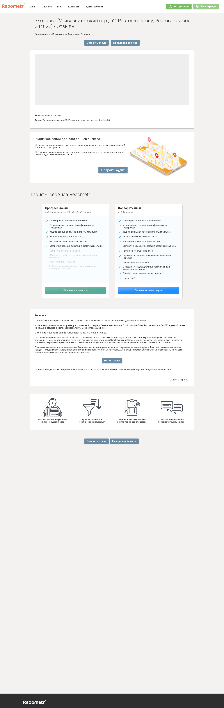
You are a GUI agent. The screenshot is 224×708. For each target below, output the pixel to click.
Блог (60, 6)
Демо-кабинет (94, 6)
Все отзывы (42, 34)
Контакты (74, 6)
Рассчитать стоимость (75, 290)
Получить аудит (113, 170)
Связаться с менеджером (149, 290)
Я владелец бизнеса (125, 42)
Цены (32, 6)
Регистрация (208, 6)
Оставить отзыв (96, 42)
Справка (47, 6)
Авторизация (181, 6)
